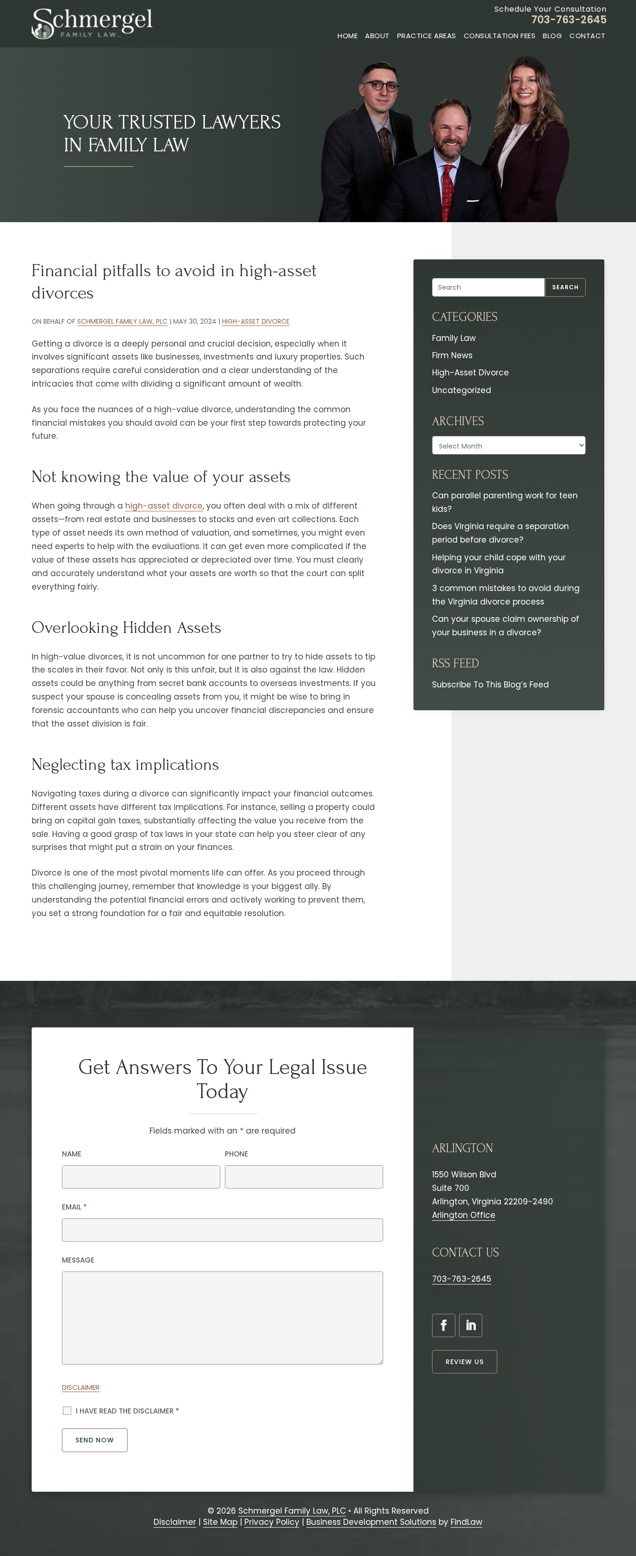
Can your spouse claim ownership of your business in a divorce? (505, 625)
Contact (587, 36)
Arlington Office (463, 1215)
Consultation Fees (500, 36)
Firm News (452, 355)
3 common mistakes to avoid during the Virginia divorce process (506, 595)
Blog (552, 36)
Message (78, 1260)
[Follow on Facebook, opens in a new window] (443, 1325)
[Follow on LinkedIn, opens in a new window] (470, 1325)
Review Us (465, 1361)
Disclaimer (81, 1387)
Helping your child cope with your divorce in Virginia (499, 564)
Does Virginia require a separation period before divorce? (500, 533)
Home (348, 36)
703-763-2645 (569, 20)
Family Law (454, 338)
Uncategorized (461, 390)
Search (565, 287)
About (377, 36)
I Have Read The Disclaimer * (127, 1411)
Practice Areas (426, 36)
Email (74, 1207)
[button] (624, 1501)
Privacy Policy (271, 1522)
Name (71, 1154)
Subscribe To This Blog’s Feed (490, 684)
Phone (236, 1154)
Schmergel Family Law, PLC (122, 321)
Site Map (220, 1522)
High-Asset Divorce (256, 321)
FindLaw (466, 1522)
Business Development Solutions (371, 1522)
